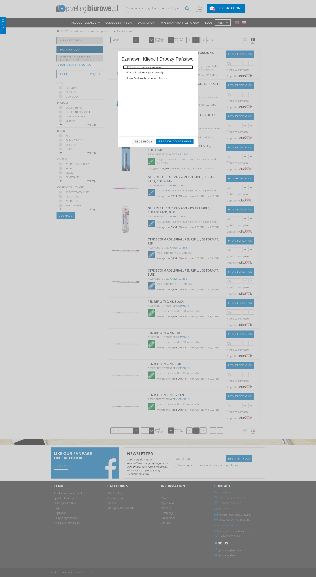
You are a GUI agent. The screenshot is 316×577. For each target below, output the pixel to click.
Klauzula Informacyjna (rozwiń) (145, 72)
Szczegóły (143, 141)
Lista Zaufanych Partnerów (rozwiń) (147, 77)
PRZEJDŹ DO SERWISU (175, 141)
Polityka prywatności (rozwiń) (144, 67)
